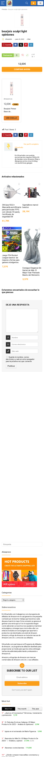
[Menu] (3, 3)
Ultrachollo (8, 39)
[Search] (27, 3)
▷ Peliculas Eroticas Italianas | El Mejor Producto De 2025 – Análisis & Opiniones (18, 723)
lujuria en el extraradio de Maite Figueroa (20, 731)
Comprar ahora (22, 69)
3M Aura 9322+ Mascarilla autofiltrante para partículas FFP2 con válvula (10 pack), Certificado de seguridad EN (11, 211)
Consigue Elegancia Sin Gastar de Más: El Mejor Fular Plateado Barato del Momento (31, 271)
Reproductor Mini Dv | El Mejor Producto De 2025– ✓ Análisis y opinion (20, 739)
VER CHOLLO (11, 118)
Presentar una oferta (33, 3)
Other (29, 39)
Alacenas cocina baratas (14, 748)
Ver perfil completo (31, 144)
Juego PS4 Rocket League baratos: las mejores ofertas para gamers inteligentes (10, 259)
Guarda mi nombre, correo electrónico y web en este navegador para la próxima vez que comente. (20, 359)
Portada (4, 9)
